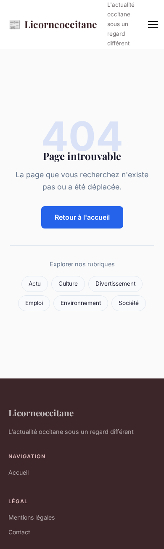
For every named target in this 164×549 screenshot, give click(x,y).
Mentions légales (31, 517)
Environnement (81, 302)
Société (129, 302)
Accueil (18, 472)
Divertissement (115, 283)
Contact (19, 532)
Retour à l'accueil (82, 217)
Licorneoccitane (52, 24)
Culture (68, 283)
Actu (35, 283)
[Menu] (153, 24)
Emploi (34, 302)
